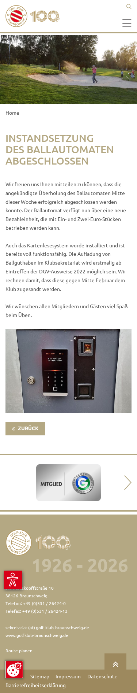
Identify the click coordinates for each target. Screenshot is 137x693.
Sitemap (39, 676)
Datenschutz (102, 676)
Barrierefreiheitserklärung (35, 685)
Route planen (19, 650)
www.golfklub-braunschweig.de (36, 635)
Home (12, 113)
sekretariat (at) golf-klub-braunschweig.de (47, 627)
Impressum (68, 676)
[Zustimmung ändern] (14, 669)
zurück (28, 428)
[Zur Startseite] (34, 16)
